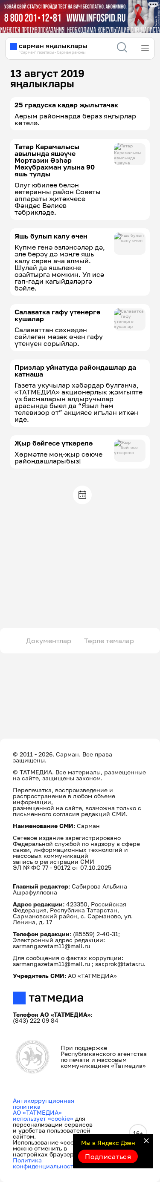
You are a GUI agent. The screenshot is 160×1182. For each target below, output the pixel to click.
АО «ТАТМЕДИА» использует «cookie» (43, 1115)
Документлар (48, 640)
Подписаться (108, 1156)
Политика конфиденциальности (45, 1163)
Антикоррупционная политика (43, 1103)
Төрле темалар (109, 640)
